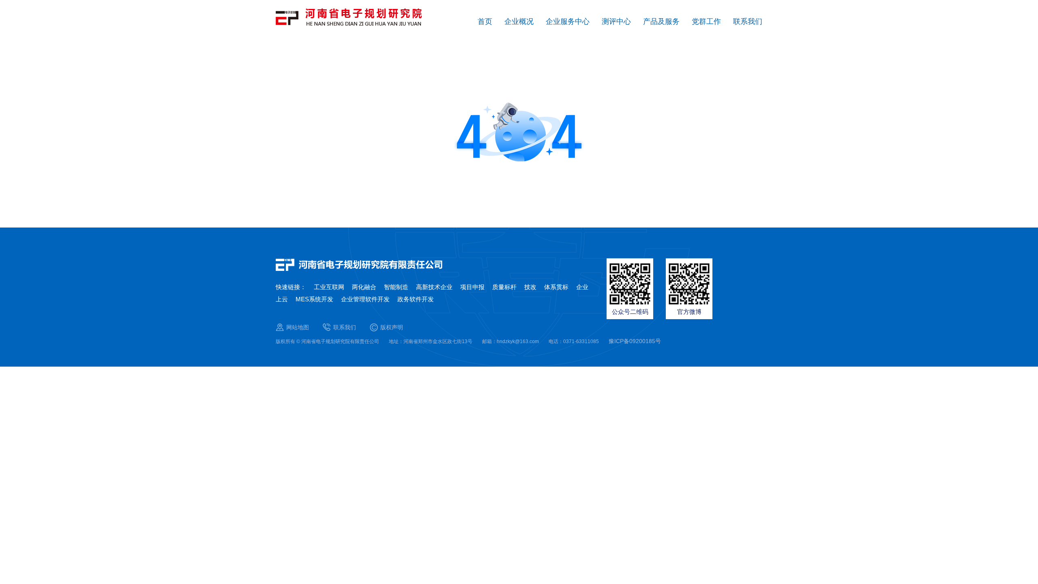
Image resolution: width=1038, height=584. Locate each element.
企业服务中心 (568, 21)
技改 (530, 286)
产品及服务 (661, 21)
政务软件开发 (415, 299)
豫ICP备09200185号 (635, 341)
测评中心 (616, 21)
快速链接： (291, 286)
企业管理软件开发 (365, 299)
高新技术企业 (434, 286)
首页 (485, 21)
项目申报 (472, 286)
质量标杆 (504, 286)
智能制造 (396, 286)
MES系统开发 (314, 299)
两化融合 (364, 286)
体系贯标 (556, 286)
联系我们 (747, 21)
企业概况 (519, 21)
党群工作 (706, 21)
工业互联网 (329, 286)
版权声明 (391, 327)
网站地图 (297, 327)
